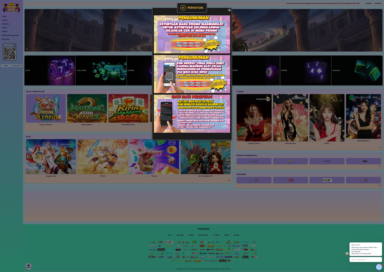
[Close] (229, 10)
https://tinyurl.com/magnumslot (361, 253)
